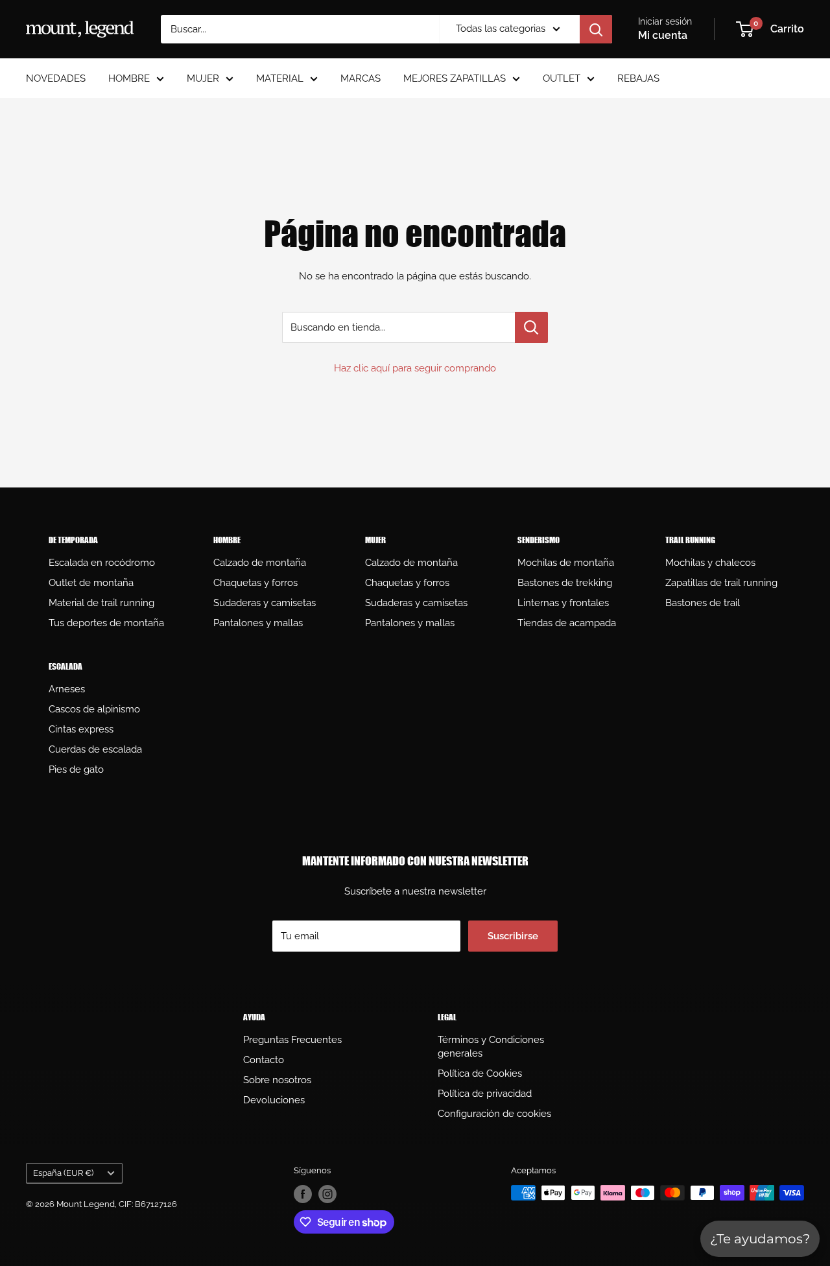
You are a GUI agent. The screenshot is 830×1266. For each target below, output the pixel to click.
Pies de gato (76, 769)
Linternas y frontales (563, 603)
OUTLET (561, 78)
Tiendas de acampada (566, 623)
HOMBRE (129, 78)
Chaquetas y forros (255, 583)
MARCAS (360, 78)
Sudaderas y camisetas (264, 603)
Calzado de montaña (259, 563)
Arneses (67, 689)
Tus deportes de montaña (106, 623)
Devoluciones (274, 1100)
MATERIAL (279, 78)
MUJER (203, 78)
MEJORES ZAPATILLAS (454, 78)
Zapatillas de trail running (721, 583)
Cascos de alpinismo (94, 709)
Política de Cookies (480, 1073)
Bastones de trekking (564, 583)
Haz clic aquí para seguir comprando (415, 368)
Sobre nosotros (277, 1080)
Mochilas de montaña (565, 563)
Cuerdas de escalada (95, 749)
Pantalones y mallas (258, 623)
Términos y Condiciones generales (491, 1046)
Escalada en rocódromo (102, 563)
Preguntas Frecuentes (292, 1040)
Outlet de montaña (91, 583)
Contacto (263, 1060)
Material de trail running (101, 603)
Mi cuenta (662, 35)
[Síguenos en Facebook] (303, 1194)
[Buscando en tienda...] (531, 327)
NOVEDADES (56, 78)
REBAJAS (638, 78)
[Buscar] (596, 29)
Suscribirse (513, 936)
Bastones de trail (702, 603)
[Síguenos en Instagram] (327, 1194)
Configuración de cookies (494, 1113)
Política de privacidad (485, 1093)
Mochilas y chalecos (710, 563)
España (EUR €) (63, 1173)
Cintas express (81, 729)
